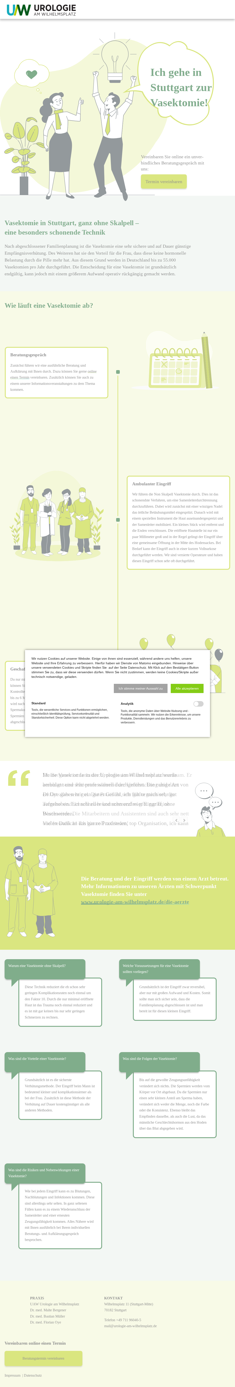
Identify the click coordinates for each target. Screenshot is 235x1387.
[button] (141, 688)
